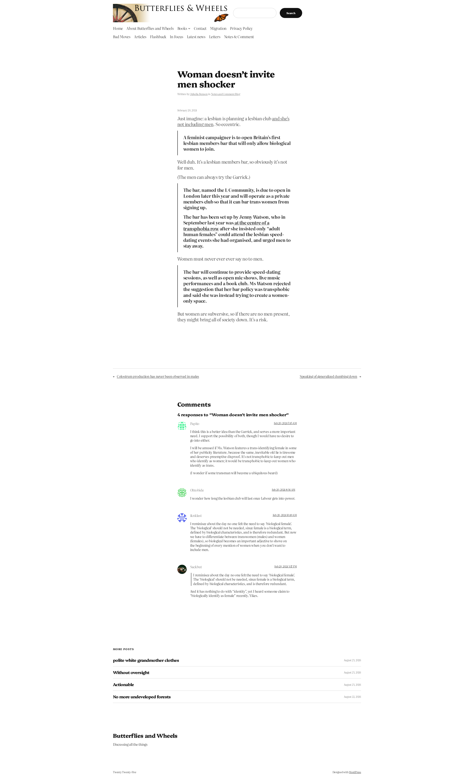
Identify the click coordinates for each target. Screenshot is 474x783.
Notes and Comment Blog (225, 94)
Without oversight (131, 672)
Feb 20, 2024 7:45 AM (285, 423)
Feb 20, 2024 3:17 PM (285, 566)
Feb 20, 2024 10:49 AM (285, 515)
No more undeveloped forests (142, 696)
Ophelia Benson (199, 94)
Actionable (123, 684)
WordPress (355, 772)
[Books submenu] (189, 28)
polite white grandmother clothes (146, 660)
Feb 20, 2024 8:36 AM (283, 489)
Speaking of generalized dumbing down (328, 376)
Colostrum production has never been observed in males (158, 376)
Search (291, 13)
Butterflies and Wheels (145, 735)
